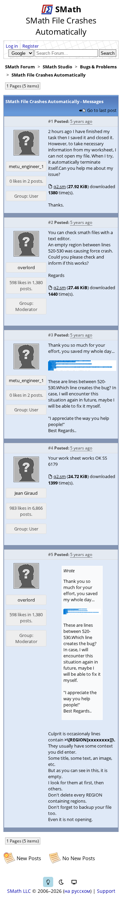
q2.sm (60, 186)
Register (30, 46)
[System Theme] (74, 882)
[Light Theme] (48, 882)
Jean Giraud (26, 493)
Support (106, 891)
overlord (26, 267)
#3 (50, 335)
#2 (50, 222)
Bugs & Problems (98, 67)
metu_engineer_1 (26, 166)
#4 (50, 448)
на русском (77, 891)
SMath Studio (57, 67)
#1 (50, 121)
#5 (50, 554)
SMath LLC (19, 891)
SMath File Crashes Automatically (48, 75)
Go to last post (102, 110)
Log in (12, 46)
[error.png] (82, 369)
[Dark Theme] (61, 882)
